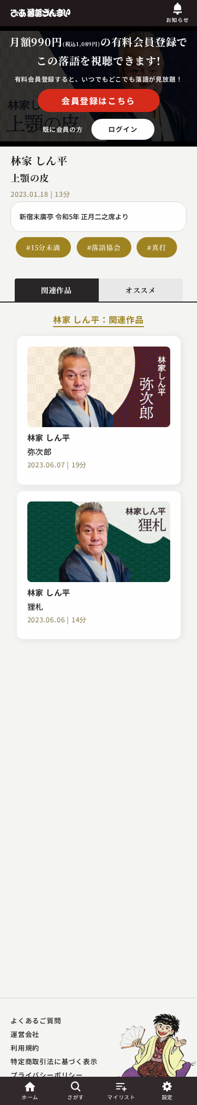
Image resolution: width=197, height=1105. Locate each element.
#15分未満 (43, 247)
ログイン (122, 129)
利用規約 (25, 1048)
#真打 (156, 247)
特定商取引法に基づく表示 (54, 1061)
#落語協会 (104, 247)
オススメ (140, 290)
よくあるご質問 (36, 1020)
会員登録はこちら (98, 100)
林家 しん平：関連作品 (98, 320)
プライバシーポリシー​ (47, 1075)
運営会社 (25, 1034)
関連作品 (56, 290)
